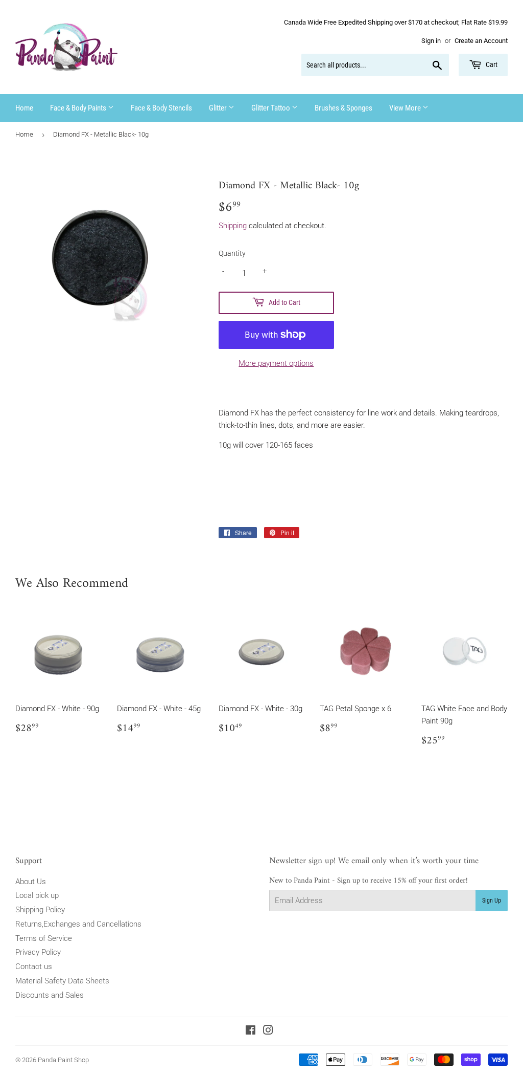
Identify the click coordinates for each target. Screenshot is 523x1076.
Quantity (232, 253)
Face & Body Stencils (161, 108)
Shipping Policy (40, 909)
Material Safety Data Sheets (62, 980)
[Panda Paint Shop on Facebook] (250, 1031)
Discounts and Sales (49, 995)
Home (24, 108)
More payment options (276, 363)
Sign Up (491, 900)
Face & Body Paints (79, 108)
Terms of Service (43, 938)
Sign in (431, 41)
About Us (30, 881)
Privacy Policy (38, 952)
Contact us (33, 966)
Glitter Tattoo (271, 108)
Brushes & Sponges (343, 108)
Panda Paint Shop (63, 1060)
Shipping (233, 225)
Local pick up (37, 895)
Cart (490, 64)
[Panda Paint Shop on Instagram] (268, 1031)
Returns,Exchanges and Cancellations (78, 924)
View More (405, 108)
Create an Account (481, 41)
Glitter (218, 108)
